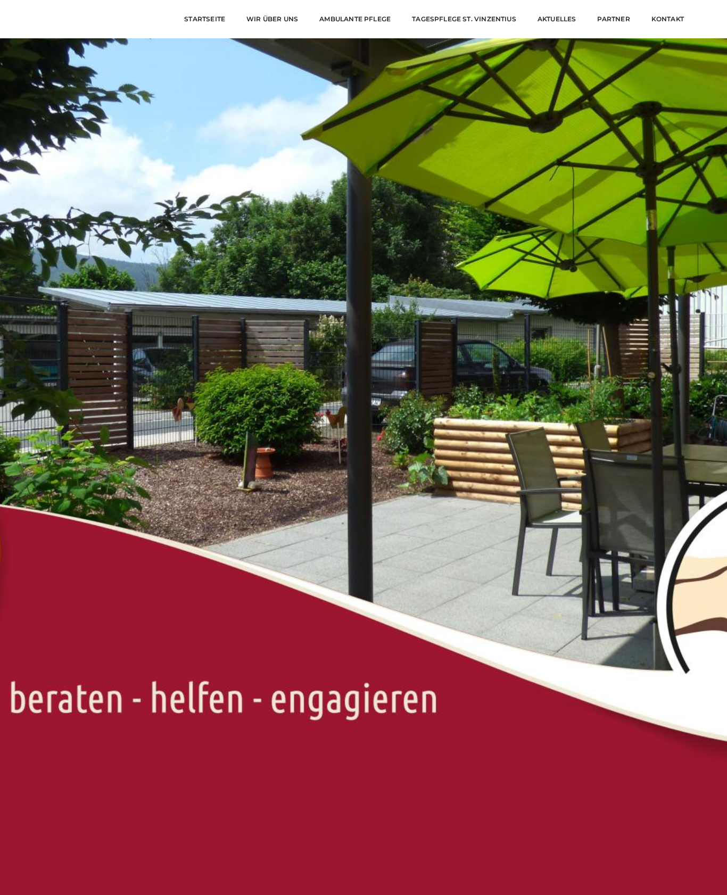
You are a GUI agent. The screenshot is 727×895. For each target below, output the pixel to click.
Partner (613, 19)
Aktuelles (557, 19)
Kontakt (667, 19)
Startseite (204, 19)
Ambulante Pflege (355, 19)
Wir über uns (272, 19)
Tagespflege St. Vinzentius (464, 19)
